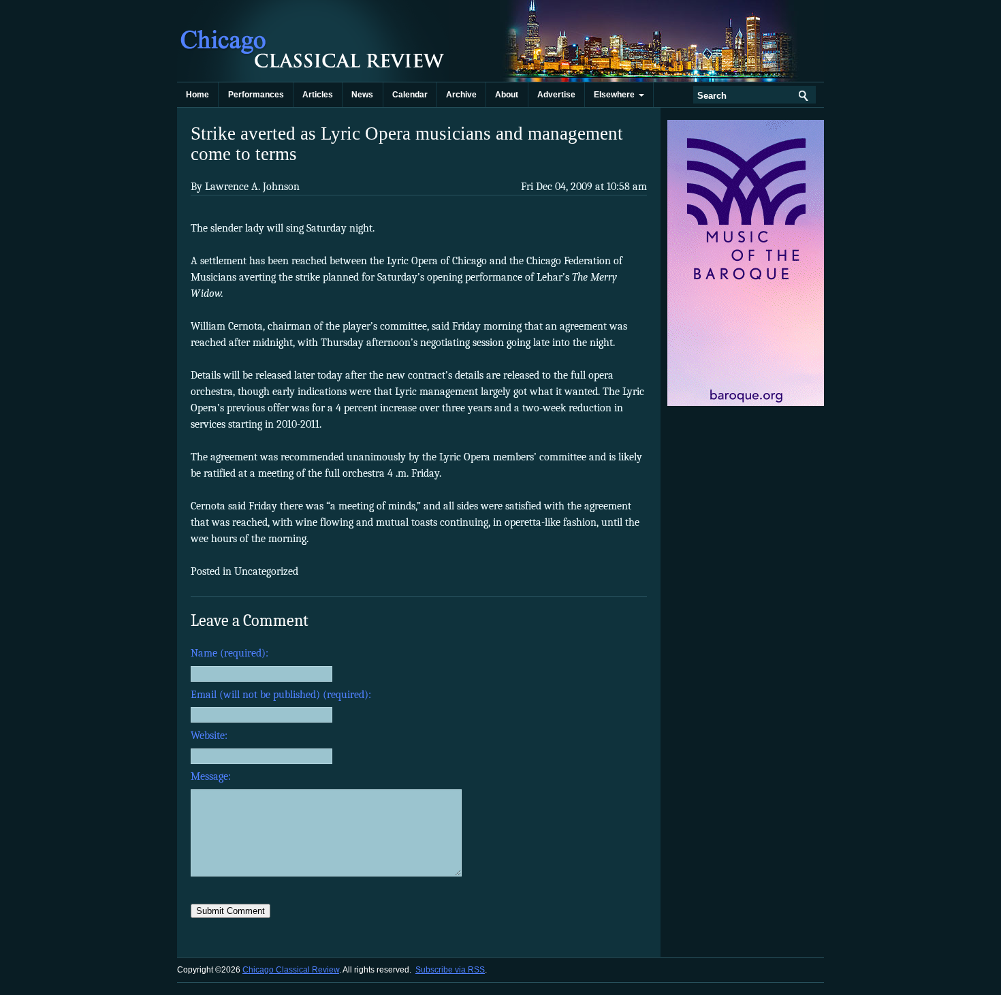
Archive (461, 94)
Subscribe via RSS (450, 970)
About (506, 94)
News (362, 94)
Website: (209, 735)
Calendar (410, 94)
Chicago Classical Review (313, 41)
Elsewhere (616, 94)
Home (197, 94)
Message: (211, 776)
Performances (256, 94)
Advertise (556, 94)
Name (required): (229, 653)
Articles (317, 94)
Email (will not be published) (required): (281, 695)
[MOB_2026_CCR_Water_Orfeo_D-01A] (746, 403)
